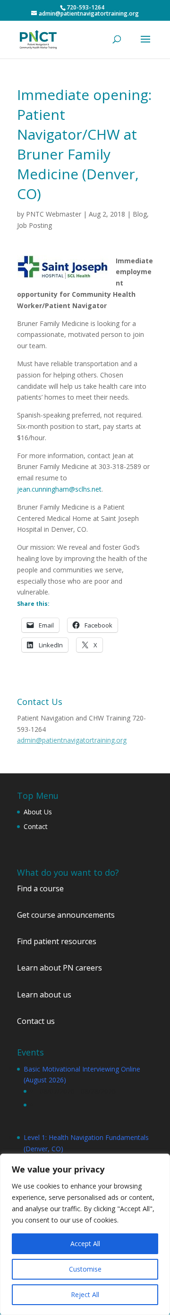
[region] (85, 1234)
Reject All (85, 1294)
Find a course (40, 888)
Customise (85, 1269)
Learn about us (44, 994)
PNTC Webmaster (53, 213)
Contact (36, 826)
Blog (140, 213)
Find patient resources (56, 941)
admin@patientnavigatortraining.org (72, 740)
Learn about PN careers (59, 968)
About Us (38, 811)
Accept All (85, 1243)
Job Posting (34, 225)
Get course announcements (66, 915)
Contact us (36, 1021)
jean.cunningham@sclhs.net (59, 489)
